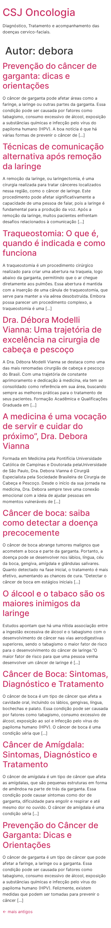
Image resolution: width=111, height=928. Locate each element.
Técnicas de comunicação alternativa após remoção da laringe (53, 156)
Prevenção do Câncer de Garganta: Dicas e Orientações (50, 835)
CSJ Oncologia (39, 12)
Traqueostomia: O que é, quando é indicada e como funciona (54, 243)
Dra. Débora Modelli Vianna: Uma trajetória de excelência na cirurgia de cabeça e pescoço (52, 334)
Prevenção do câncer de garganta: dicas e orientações (50, 76)
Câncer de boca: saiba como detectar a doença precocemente (50, 523)
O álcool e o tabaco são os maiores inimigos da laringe (54, 603)
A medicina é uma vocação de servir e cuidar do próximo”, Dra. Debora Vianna (55, 431)
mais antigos (18, 911)
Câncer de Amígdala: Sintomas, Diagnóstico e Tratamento (50, 754)
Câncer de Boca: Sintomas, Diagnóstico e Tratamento (55, 679)
